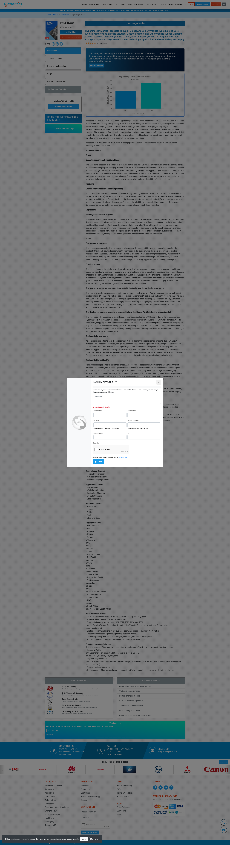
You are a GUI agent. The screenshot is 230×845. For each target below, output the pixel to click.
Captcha (96, 443)
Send (100, 462)
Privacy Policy (124, 457)
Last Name (131, 411)
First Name (97, 411)
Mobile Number (133, 420)
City (128, 433)
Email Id (96, 420)
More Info (94, 839)
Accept (84, 839)
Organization (98, 433)
